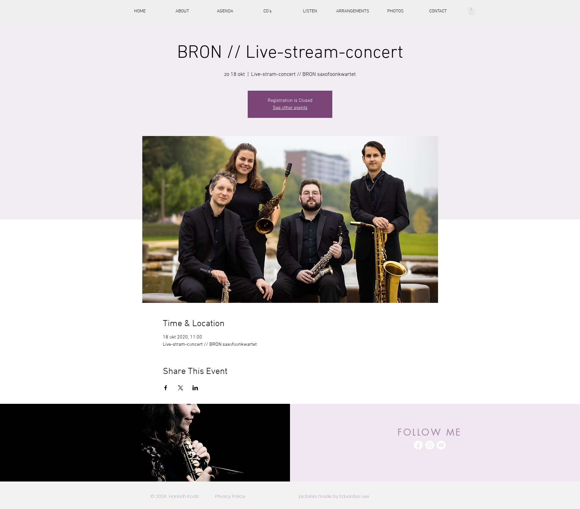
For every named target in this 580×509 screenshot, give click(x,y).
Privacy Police (230, 496)
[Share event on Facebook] (166, 387)
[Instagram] (429, 445)
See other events (290, 108)
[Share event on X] (180, 387)
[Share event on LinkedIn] (195, 387)
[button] (471, 11)
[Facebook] (418, 445)
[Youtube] (441, 445)
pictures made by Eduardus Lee (334, 496)
